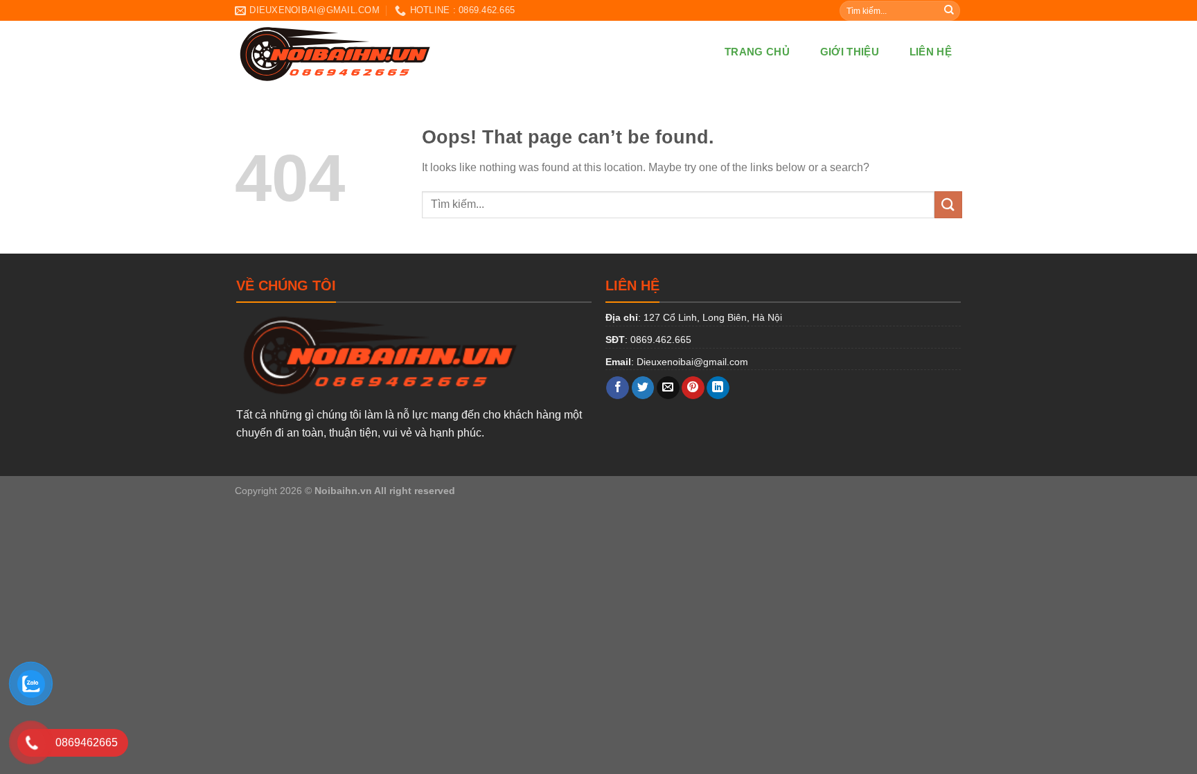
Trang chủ (757, 52)
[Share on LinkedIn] (718, 388)
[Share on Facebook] (617, 388)
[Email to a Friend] (668, 388)
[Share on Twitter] (643, 388)
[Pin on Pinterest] (693, 388)
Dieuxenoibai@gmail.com (692, 361)
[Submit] (949, 10)
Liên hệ (931, 52)
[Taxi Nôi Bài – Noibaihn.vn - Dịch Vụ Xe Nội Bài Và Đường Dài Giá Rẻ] (405, 52)
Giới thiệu (849, 52)
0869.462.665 (660, 339)
